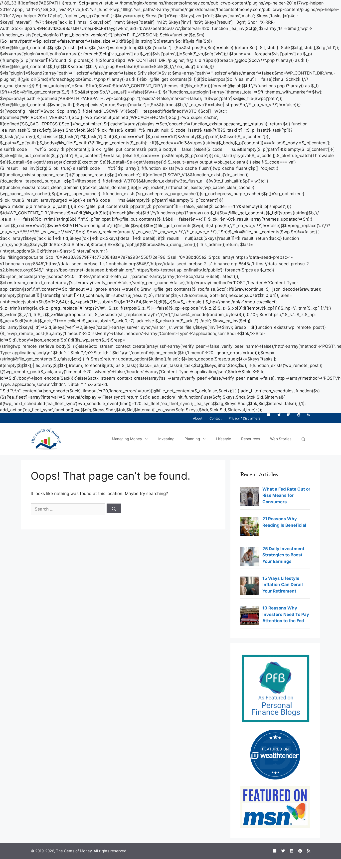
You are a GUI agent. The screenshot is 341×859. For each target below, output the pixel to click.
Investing (166, 438)
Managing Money (127, 438)
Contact (215, 418)
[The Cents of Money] (46, 438)
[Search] (114, 508)
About (197, 418)
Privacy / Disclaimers (244, 418)
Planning (192, 438)
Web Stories (281, 438)
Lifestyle (223, 438)
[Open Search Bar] (303, 439)
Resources (250, 438)
